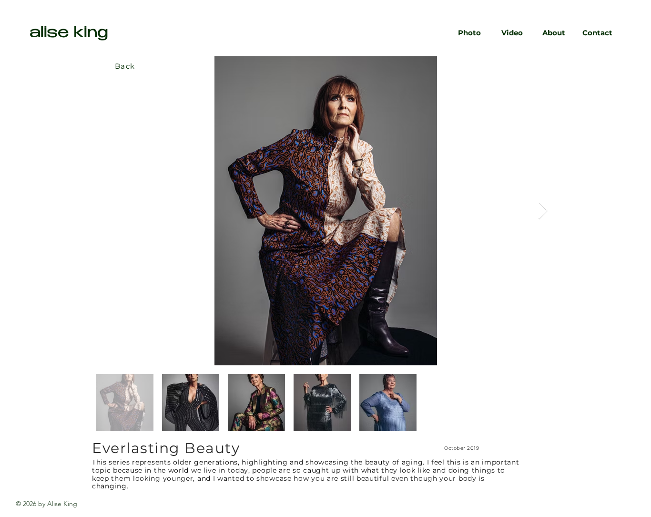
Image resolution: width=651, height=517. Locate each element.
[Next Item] (543, 211)
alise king (69, 33)
